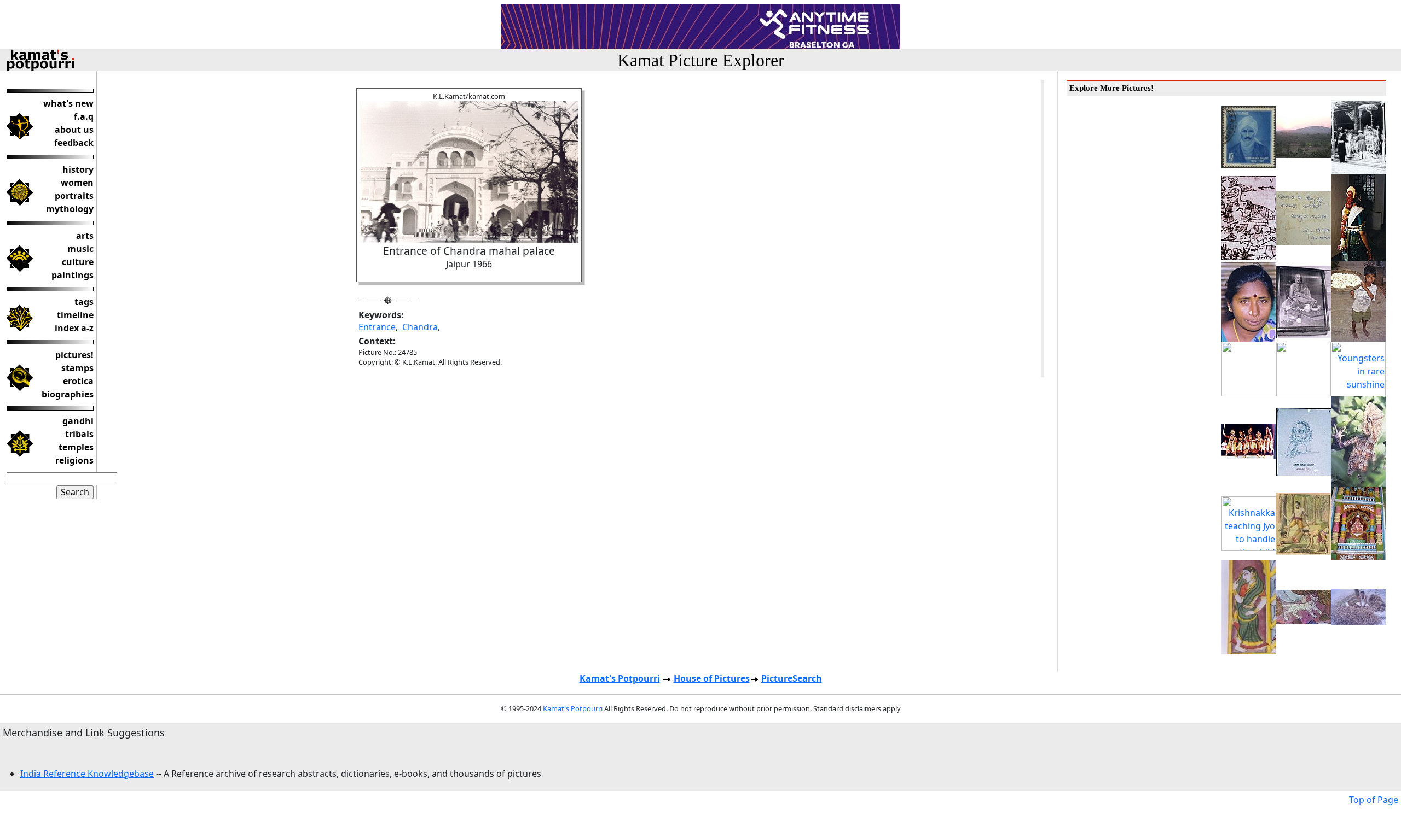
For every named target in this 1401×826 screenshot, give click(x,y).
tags (84, 302)
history (78, 169)
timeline (75, 315)
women (77, 183)
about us (74, 130)
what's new (68, 103)
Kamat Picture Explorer (700, 60)
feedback (74, 143)
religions (74, 460)
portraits (74, 196)
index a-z (74, 328)
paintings (72, 275)
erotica (78, 381)
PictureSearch (791, 678)
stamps (77, 368)
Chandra (420, 327)
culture (78, 262)
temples (76, 447)
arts (85, 236)
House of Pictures (712, 678)
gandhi (78, 421)
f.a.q (84, 116)
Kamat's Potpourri (620, 678)
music (80, 249)
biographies (68, 394)
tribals (79, 434)
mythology (70, 209)
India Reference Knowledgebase (87, 774)
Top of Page (1373, 800)
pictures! (74, 355)
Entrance (377, 327)
